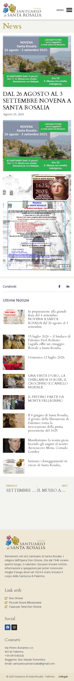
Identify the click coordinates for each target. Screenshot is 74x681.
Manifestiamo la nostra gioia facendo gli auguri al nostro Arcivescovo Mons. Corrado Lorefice (48, 446)
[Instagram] (14, 627)
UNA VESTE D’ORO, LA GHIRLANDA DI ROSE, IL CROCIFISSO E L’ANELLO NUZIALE (48, 381)
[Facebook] (7, 627)
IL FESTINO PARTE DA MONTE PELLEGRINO (46, 399)
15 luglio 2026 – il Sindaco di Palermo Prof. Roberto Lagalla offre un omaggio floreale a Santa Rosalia (49, 342)
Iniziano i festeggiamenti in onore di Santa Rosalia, (47, 463)
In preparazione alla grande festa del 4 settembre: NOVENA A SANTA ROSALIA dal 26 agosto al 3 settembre (48, 319)
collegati (63, 676)
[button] (69, 10)
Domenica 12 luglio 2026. (46, 357)
